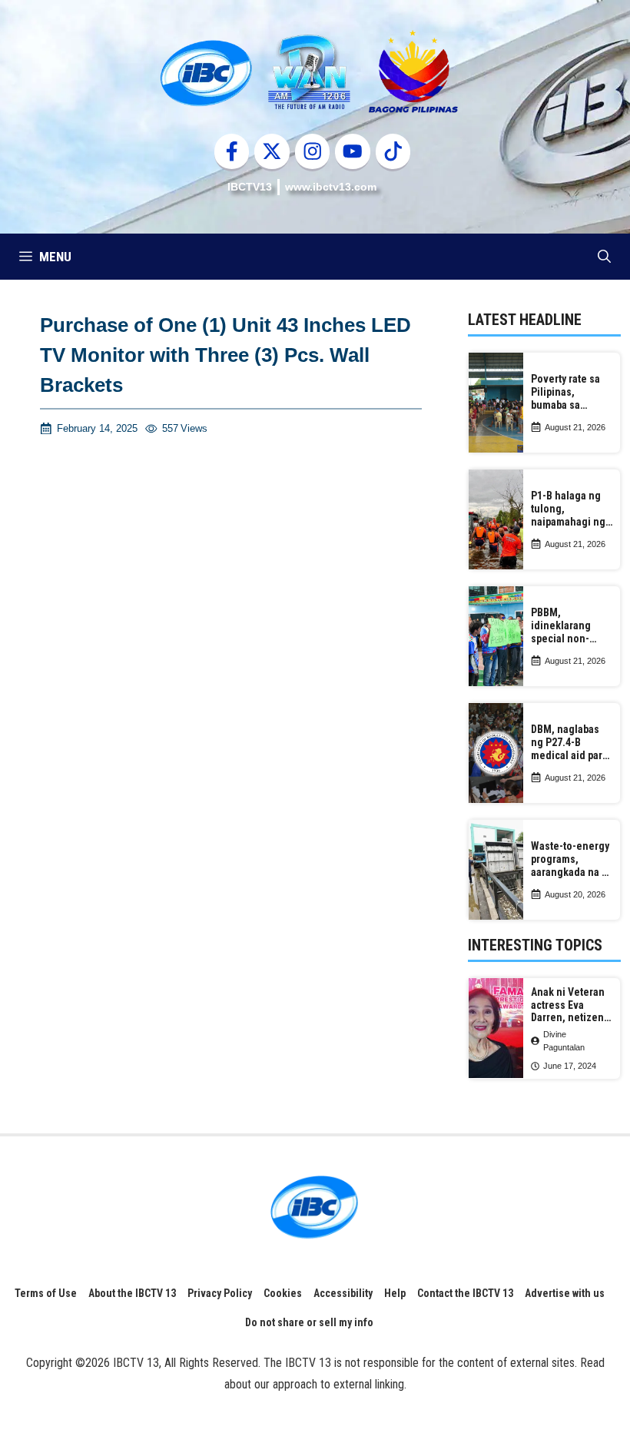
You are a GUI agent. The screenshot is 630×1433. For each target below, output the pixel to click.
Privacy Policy (219, 1293)
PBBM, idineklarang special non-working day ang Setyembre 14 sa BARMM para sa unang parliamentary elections (569, 625)
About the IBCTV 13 (132, 1293)
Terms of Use (46, 1293)
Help (395, 1293)
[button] (604, 257)
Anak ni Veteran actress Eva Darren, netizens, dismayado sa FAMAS (571, 1005)
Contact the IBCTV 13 (465, 1293)
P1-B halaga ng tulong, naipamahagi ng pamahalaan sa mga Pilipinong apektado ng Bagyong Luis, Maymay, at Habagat (568, 508)
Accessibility (343, 1293)
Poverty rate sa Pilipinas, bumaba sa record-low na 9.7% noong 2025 (569, 392)
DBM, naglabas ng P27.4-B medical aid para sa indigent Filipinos (569, 742)
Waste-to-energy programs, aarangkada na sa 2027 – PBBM (571, 859)
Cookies (283, 1293)
